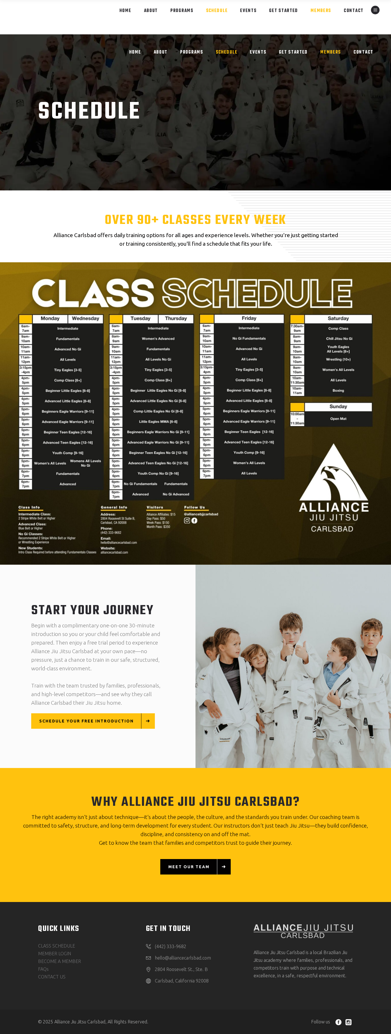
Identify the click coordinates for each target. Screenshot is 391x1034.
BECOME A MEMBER (59, 961)
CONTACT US (52, 976)
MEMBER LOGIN (54, 953)
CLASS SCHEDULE (56, 945)
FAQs (43, 969)
